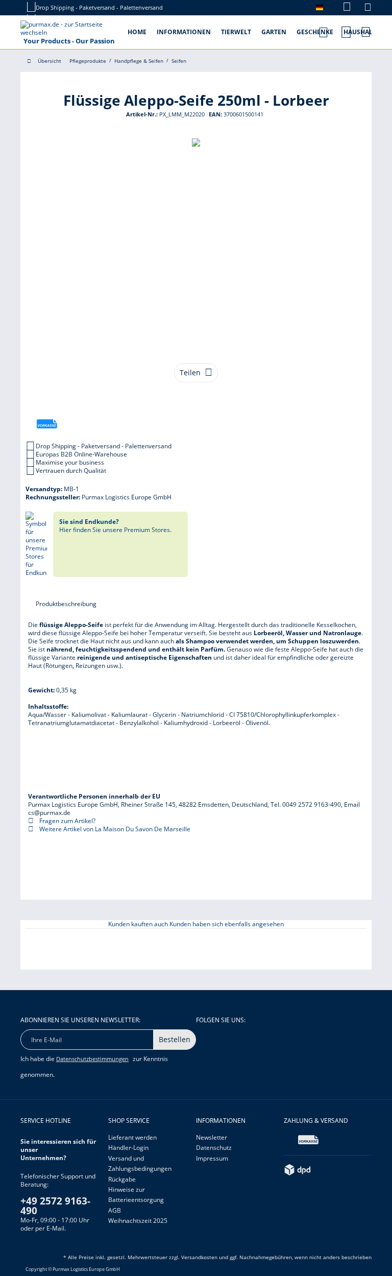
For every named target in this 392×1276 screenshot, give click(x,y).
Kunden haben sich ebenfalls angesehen (226, 924)
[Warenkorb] (366, 31)
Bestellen (174, 1039)
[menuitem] (341, 7)
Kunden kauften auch (138, 924)
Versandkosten (199, 1257)
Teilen (190, 372)
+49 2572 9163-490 (55, 1205)
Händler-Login (128, 1147)
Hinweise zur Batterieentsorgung (136, 1194)
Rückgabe (122, 1179)
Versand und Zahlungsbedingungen (140, 1163)
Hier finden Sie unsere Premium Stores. (115, 525)
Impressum (212, 1158)
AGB (114, 1210)
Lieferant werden (132, 1137)
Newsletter (211, 1137)
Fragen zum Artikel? (66, 820)
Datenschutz (214, 1147)
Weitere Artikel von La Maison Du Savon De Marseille (114, 829)
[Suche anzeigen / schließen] (323, 29)
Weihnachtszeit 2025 (137, 1220)
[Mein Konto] (346, 30)
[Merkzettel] (368, 8)
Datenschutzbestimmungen (92, 1059)
